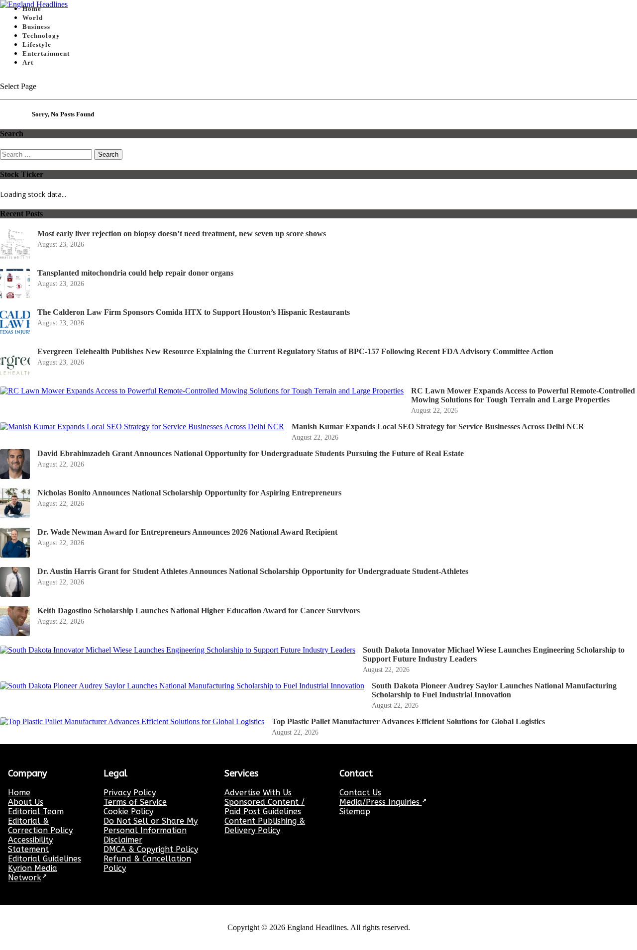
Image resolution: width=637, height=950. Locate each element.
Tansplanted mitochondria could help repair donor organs (135, 273)
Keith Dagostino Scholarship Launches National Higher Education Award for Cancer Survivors (198, 610)
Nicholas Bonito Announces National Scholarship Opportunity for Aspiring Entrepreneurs (189, 492)
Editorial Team (36, 811)
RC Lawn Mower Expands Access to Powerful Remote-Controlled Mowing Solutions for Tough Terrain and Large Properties (523, 395)
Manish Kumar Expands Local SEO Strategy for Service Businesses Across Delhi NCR (438, 426)
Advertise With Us (258, 792)
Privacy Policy (130, 792)
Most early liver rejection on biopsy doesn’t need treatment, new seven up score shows (181, 233)
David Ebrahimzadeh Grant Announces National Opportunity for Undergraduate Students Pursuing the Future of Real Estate (250, 453)
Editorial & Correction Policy (40, 825)
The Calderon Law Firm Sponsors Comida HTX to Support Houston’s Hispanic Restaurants (193, 312)
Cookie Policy (128, 811)
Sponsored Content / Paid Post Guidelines (264, 806)
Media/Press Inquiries (380, 802)
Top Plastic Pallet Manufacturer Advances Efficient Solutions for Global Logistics (408, 721)
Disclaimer (123, 840)
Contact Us (360, 792)
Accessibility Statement (30, 844)
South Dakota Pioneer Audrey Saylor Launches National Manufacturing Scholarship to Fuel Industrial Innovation (494, 690)
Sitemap (354, 811)
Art (27, 62)
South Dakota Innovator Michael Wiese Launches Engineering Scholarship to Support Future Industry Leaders (494, 654)
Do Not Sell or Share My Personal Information (151, 825)
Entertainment (46, 53)
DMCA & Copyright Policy (151, 849)
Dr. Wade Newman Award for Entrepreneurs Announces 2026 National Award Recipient (187, 532)
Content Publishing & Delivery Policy (264, 825)
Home (19, 792)
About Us (25, 802)
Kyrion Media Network (32, 872)
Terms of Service (135, 802)
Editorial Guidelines (44, 858)
